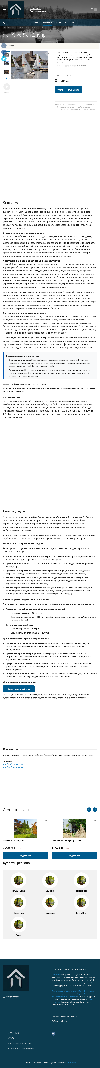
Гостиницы (56, 1002)
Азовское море (58, 994)
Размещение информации (21, 1048)
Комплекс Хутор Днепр (13, 840)
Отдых (54, 991)
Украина (61, 991)
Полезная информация (19, 1043)
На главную (13, 1033)
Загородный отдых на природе (64, 996)
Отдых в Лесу (82, 994)
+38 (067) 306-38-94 (13, 767)
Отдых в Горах (70, 994)
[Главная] (4, 27)
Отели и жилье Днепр (68, 89)
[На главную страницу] (16, 9)
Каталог (11, 1038)
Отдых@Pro (56, 975)
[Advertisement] (50, 137)
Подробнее (26, 855)
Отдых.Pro (72, 1062)
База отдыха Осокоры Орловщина (67, 840)
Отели (90, 999)
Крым (67, 991)
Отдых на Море (77, 991)
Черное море (89, 991)
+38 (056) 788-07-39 (13, 764)
